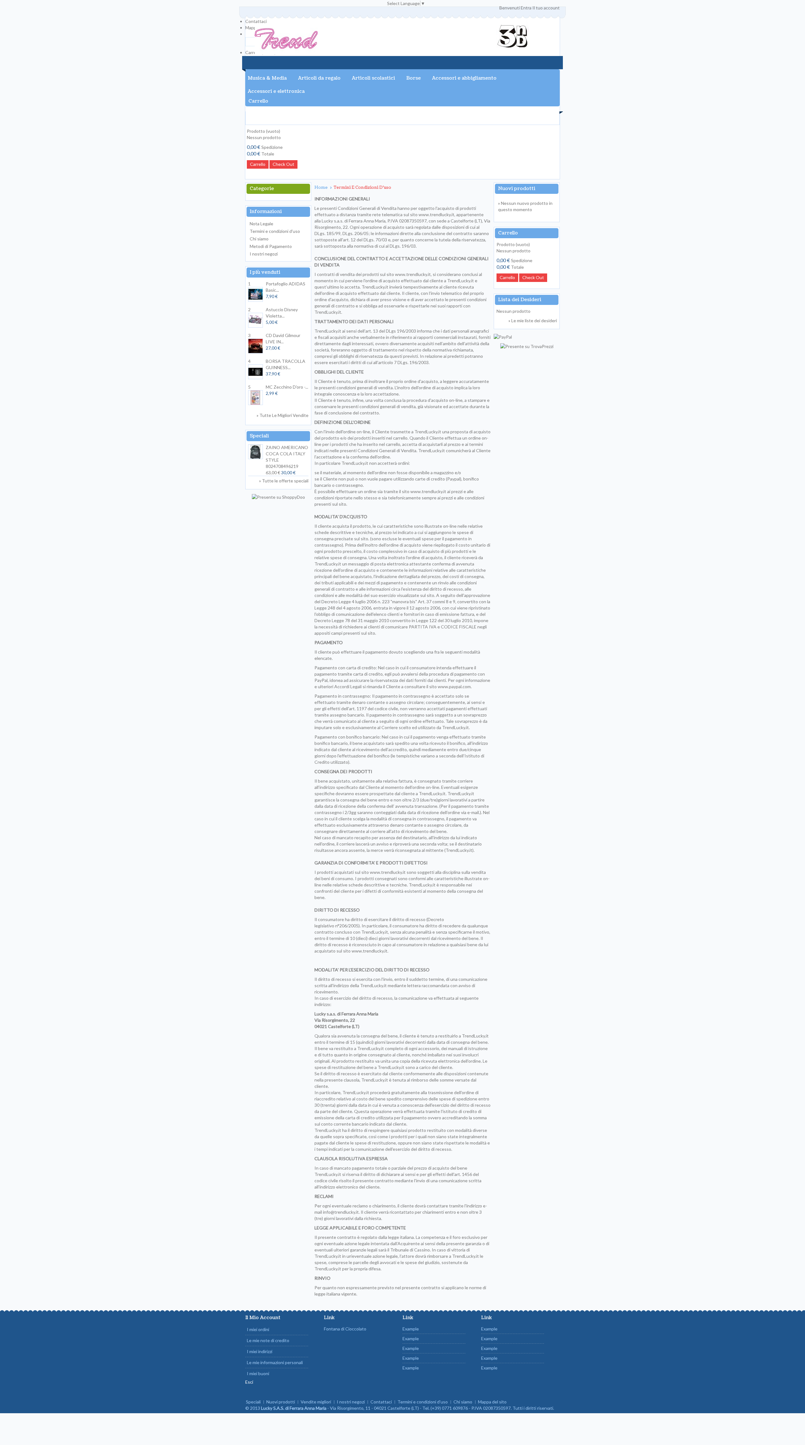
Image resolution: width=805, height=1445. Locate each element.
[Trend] (286, 39)
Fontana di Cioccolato (345, 1328)
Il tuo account (546, 7)
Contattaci (256, 21)
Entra (526, 7)
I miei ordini (258, 1329)
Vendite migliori (316, 1401)
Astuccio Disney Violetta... (282, 316)
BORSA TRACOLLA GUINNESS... (285, 367)
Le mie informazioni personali (275, 1362)
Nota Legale (261, 223)
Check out (283, 164)
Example (410, 1328)
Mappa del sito (492, 1401)
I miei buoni (258, 1373)
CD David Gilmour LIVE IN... (283, 342)
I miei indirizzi (259, 1351)
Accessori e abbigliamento (464, 78)
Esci (249, 1382)
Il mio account (262, 1317)
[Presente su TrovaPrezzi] (526, 346)
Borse (413, 78)
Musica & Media (267, 78)
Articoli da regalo (319, 78)
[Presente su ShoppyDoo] (278, 497)
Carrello (258, 101)
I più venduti (265, 272)
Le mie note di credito (268, 1340)
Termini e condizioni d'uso (275, 231)
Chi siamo (259, 238)
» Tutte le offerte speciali (283, 480)
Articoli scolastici (373, 78)
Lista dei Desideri (519, 299)
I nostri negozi (264, 253)
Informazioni (266, 211)
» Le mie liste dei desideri (532, 320)
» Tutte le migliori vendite (282, 415)
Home (321, 187)
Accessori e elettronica (276, 91)
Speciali (259, 436)
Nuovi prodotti (516, 188)
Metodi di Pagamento (271, 246)
